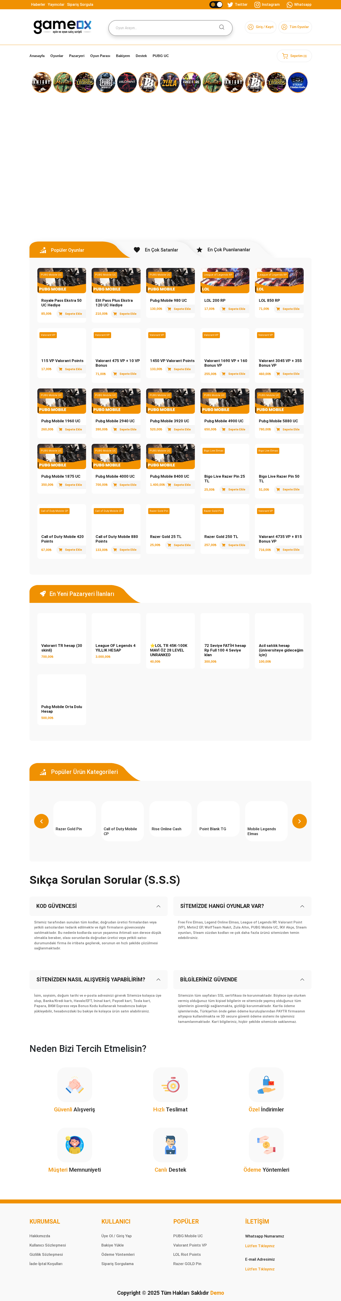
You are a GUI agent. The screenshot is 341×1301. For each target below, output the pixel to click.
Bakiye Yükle (112, 1245)
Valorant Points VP (190, 1245)
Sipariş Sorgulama (117, 1263)
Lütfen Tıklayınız (260, 1246)
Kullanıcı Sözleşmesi (47, 1245)
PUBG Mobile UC (188, 1236)
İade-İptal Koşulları (45, 1263)
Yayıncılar (56, 4)
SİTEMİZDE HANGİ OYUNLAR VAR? (222, 906)
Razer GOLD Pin (187, 1263)
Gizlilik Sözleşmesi (46, 1254)
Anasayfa (37, 56)
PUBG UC (161, 56)
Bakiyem (123, 56)
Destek (141, 56)
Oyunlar (56, 56)
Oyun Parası (100, 56)
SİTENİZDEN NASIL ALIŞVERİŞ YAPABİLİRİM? (90, 980)
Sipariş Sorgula (80, 4)
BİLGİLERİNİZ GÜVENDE (208, 980)
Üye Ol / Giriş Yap (116, 1236)
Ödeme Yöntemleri (118, 1254)
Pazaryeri (76, 56)
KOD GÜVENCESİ (56, 906)
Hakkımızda (39, 1236)
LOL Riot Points (187, 1254)
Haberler (38, 4)
